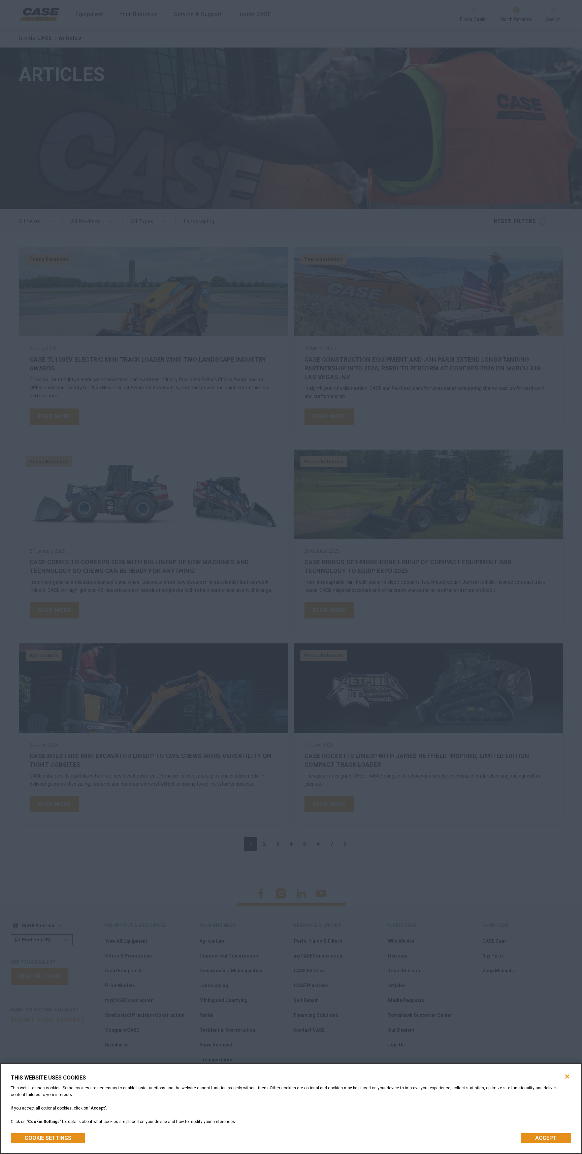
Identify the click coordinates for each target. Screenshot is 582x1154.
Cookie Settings (48, 1138)
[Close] (567, 1076)
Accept (546, 1138)
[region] (291, 1108)
